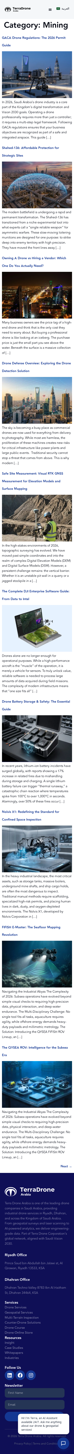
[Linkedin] (9, 1375)
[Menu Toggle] (50, 9)
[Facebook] (20, 1375)
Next (66, 1166)
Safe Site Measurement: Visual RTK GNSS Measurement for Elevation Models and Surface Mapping (32, 481)
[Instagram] (31, 1375)
